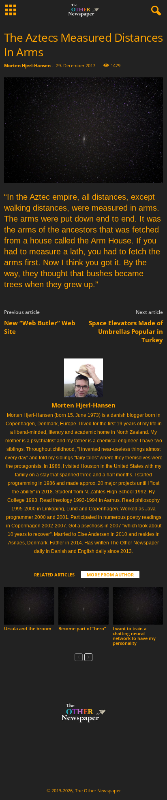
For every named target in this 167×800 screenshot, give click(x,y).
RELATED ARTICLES (54, 575)
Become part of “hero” (82, 628)
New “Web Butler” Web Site (39, 327)
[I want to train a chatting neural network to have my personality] (138, 606)
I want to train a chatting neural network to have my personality (134, 635)
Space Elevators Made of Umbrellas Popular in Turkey (126, 331)
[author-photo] (83, 377)
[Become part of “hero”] (83, 606)
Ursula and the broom (27, 628)
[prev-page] (79, 657)
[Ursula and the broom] (29, 606)
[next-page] (88, 657)
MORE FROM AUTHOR (110, 575)
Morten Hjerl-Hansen (27, 65)
